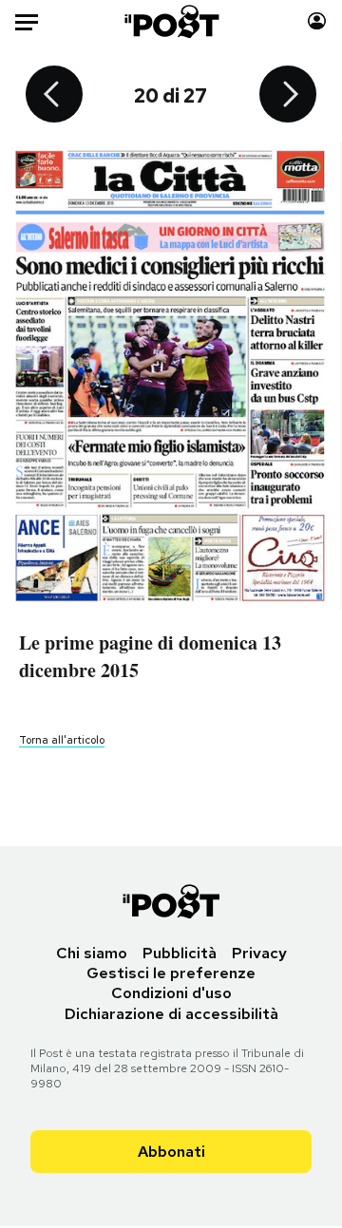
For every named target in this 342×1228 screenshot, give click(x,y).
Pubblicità (179, 953)
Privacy (259, 953)
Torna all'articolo (61, 739)
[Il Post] (171, 21)
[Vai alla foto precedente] (54, 96)
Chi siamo (91, 953)
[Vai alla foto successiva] (287, 96)
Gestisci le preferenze (171, 973)
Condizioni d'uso (171, 993)
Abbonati (171, 1152)
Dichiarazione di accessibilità (171, 1014)
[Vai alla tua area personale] (317, 21)
